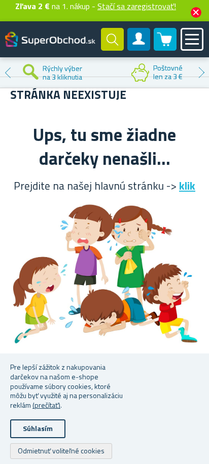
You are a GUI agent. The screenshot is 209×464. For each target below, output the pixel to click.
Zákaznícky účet (139, 47)
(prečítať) (46, 405)
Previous (7, 72)
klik (187, 185)
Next (201, 72)
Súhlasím (38, 428)
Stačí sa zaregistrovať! (136, 6)
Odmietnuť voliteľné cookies (61, 450)
